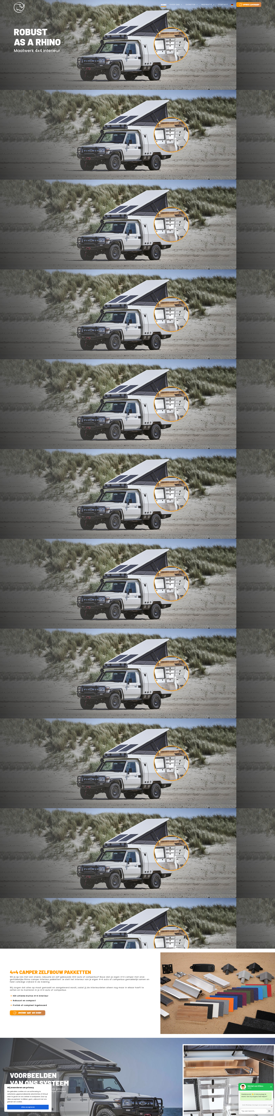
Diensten (190, 4)
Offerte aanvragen (250, 5)
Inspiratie (206, 4)
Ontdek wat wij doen (28, 1012)
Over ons (175, 4)
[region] (28, 1098)
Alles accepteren (28, 1107)
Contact (223, 4)
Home (163, 5)
